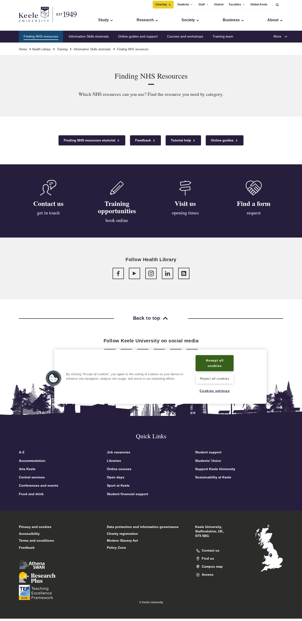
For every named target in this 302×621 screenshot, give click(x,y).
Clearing (161, 4)
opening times (185, 212)
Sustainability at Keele (213, 477)
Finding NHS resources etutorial (90, 140)
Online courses (119, 469)
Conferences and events (38, 485)
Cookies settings (215, 391)
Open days (115, 477)
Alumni (218, 4)
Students (183, 4)
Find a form (253, 203)
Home (23, 49)
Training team (223, 36)
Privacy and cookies (35, 527)
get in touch (48, 212)
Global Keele (258, 4)
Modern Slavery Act (122, 540)
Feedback (143, 140)
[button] (277, 4)
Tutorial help (181, 140)
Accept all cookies (214, 363)
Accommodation (32, 461)
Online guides (223, 140)
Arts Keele (27, 469)
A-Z (22, 452)
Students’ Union (208, 461)
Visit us (185, 203)
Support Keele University (215, 469)
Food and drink (31, 494)
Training (62, 49)
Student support (208, 452)
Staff (201, 4)
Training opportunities (117, 207)
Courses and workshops (185, 36)
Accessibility (29, 534)
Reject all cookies (214, 378)
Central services (32, 477)
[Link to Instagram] (151, 273)
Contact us (48, 203)
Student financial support (127, 494)
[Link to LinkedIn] (167, 273)
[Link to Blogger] (183, 273)
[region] (160, 376)
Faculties (235, 4)
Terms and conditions (36, 540)
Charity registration (122, 534)
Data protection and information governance (143, 527)
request (254, 212)
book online (116, 220)
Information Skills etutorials (89, 36)
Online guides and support (138, 36)
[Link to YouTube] (134, 273)
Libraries (114, 461)
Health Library (41, 49)
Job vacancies (118, 452)
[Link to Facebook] (118, 273)
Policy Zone (116, 547)
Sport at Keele (118, 485)
